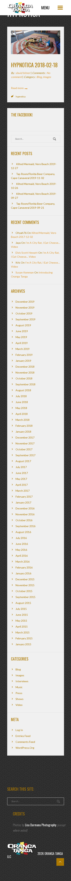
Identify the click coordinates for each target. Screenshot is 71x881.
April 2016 (22, 555)
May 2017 (21, 478)
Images (47, 77)
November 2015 (25, 585)
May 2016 (21, 549)
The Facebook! (22, 115)
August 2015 (23, 602)
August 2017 (23, 461)
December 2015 (25, 579)
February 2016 (24, 567)
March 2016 (23, 561)
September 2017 (25, 455)
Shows (19, 699)
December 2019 (25, 301)
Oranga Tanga (20, 6)
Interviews (22, 681)
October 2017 (24, 449)
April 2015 (22, 626)
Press (19, 693)
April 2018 (22, 413)
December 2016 (25, 508)
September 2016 (25, 526)
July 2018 (21, 396)
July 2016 (21, 538)
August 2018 (23, 390)
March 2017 (23, 490)
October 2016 (24, 520)
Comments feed (25, 741)
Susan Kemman (25, 272)
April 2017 (22, 484)
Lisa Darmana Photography (40, 825)
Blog (39, 77)
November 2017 (25, 443)
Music (19, 687)
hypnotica (21, 96)
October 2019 (24, 313)
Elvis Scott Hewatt (27, 252)
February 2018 (24, 425)
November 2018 (25, 372)
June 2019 (22, 331)
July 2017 (21, 467)
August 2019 (23, 325)
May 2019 (21, 337)
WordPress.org (25, 747)
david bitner (23, 73)
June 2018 (22, 402)
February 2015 (24, 638)
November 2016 (25, 514)
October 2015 (24, 591)
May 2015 (21, 620)
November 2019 (25, 307)
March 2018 (23, 419)
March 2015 (23, 632)
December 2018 (25, 366)
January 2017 (23, 502)
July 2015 (21, 608)
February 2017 (24, 496)
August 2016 (23, 532)
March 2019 (23, 348)
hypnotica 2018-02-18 (34, 65)
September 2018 (25, 384)
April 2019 (22, 343)
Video (19, 704)
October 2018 (24, 378)
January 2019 (23, 360)
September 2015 (25, 597)
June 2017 (22, 473)
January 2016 (23, 573)
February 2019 (24, 354)
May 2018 (21, 408)
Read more (17, 88)
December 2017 (25, 437)
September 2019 (25, 319)
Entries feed (23, 736)
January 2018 (23, 431)
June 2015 (22, 614)
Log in (19, 730)
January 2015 (23, 644)
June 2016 (22, 543)
